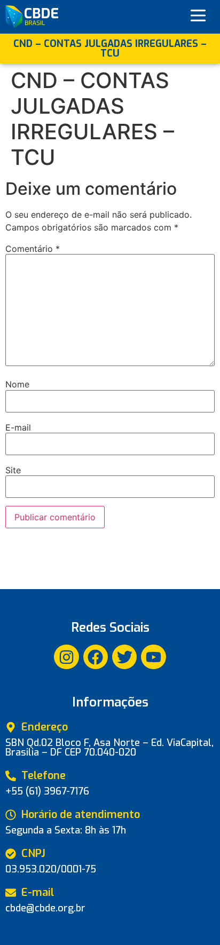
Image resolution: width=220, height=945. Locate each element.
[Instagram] (66, 657)
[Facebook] (95, 657)
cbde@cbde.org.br (45, 908)
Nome (17, 384)
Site (13, 470)
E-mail (18, 427)
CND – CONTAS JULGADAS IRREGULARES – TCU (110, 48)
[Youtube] (153, 657)
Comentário (32, 248)
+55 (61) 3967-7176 (47, 791)
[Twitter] (124, 657)
